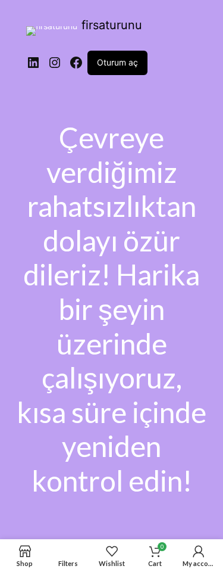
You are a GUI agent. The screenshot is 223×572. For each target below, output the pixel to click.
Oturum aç (117, 62)
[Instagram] (55, 62)
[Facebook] (76, 62)
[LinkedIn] (33, 62)
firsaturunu (111, 25)
